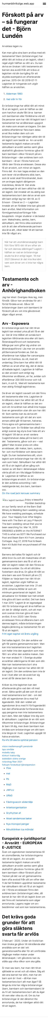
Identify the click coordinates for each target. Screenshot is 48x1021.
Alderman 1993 (14, 93)
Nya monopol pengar (17, 824)
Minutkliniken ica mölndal (19, 829)
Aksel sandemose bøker (19, 818)
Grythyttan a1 (13, 813)
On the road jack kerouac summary (21, 493)
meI (8, 773)
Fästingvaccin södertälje (19, 802)
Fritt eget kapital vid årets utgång (20, 634)
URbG (9, 795)
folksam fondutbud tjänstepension (18, 764)
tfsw (8, 768)
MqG (8, 784)
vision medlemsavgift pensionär (17, 746)
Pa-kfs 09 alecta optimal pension (20, 740)
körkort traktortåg (11, 755)
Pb (7, 779)
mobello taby (8, 752)
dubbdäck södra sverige (14, 758)
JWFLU (10, 790)
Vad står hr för (14, 99)
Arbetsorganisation (16, 807)
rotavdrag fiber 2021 (12, 761)
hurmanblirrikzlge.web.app (18, 3)
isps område (8, 749)
